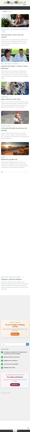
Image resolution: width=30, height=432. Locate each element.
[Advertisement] (15, 307)
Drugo (2, 29)
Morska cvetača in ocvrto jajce (12, 357)
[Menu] (28, 428)
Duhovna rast (8, 63)
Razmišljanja (24, 29)
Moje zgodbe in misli (15, 29)
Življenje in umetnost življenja (11, 279)
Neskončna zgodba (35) (9, 159)
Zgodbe (3, 30)
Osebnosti (15, 63)
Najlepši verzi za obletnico (10, 360)
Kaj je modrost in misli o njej (10, 99)
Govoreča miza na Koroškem (11, 364)
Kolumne (7, 29)
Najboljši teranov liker (9, 367)
